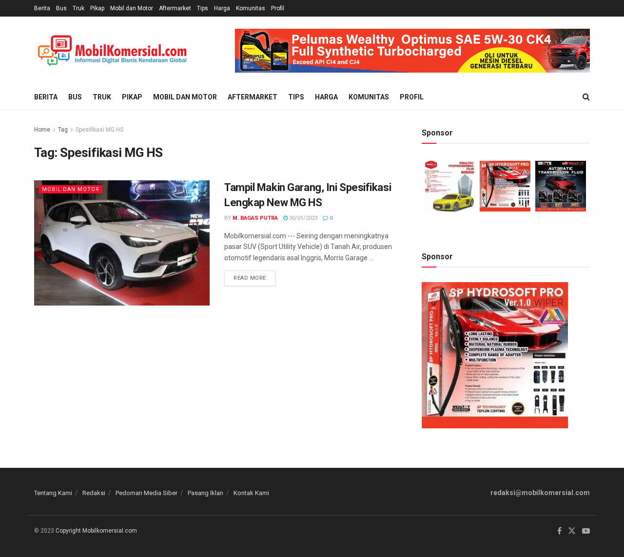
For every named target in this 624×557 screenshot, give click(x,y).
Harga (222, 8)
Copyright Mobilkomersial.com (96, 530)
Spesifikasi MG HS (99, 129)
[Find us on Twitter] (572, 531)
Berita (42, 8)
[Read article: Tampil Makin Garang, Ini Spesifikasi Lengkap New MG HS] (122, 243)
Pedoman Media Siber (146, 493)
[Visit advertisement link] (412, 51)
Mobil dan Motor (131, 8)
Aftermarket (175, 8)
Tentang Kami (53, 493)
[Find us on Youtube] (586, 531)
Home (42, 129)
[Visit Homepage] (112, 51)
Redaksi (93, 493)
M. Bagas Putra (255, 218)
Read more (254, 275)
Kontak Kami (251, 493)
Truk (78, 8)
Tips (202, 8)
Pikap (97, 8)
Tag (63, 129)
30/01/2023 (302, 218)
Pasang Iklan (205, 493)
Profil (277, 8)
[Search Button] (586, 97)
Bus (61, 8)
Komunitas (250, 8)
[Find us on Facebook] (559, 531)
